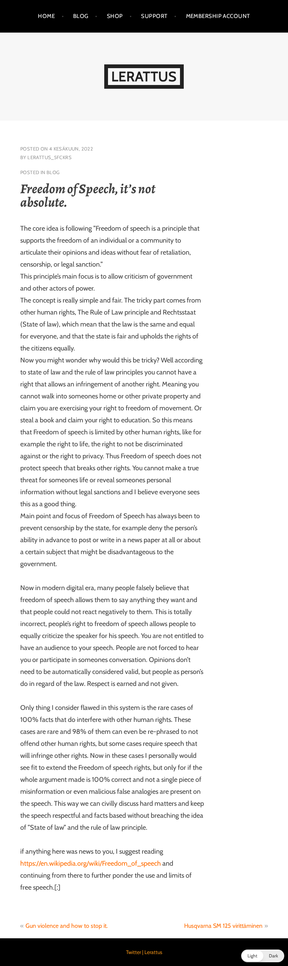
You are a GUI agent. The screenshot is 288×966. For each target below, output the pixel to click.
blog (53, 172)
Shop (115, 16)
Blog (80, 16)
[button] (262, 956)
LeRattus (144, 76)
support (154, 16)
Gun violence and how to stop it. (67, 925)
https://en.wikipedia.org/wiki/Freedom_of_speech (90, 863)
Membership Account (218, 16)
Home (46, 16)
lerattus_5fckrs (49, 157)
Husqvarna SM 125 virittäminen (223, 925)
